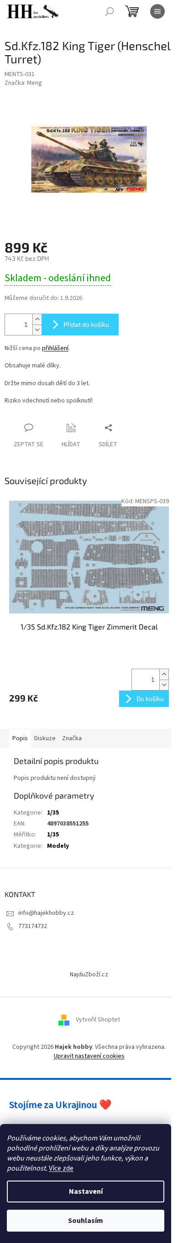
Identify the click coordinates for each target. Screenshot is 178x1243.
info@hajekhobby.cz (46, 913)
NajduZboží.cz (89, 974)
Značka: (23, 83)
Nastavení (86, 1191)
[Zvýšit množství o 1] (37, 319)
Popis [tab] (20, 738)
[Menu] (157, 11)
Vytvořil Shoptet (98, 1020)
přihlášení (55, 348)
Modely (58, 846)
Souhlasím (85, 1221)
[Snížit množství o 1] (37, 330)
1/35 (53, 812)
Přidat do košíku (86, 324)
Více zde (61, 1168)
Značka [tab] (72, 738)
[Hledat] (109, 11)
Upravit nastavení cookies (89, 1056)
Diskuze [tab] (45, 738)
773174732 (32, 926)
